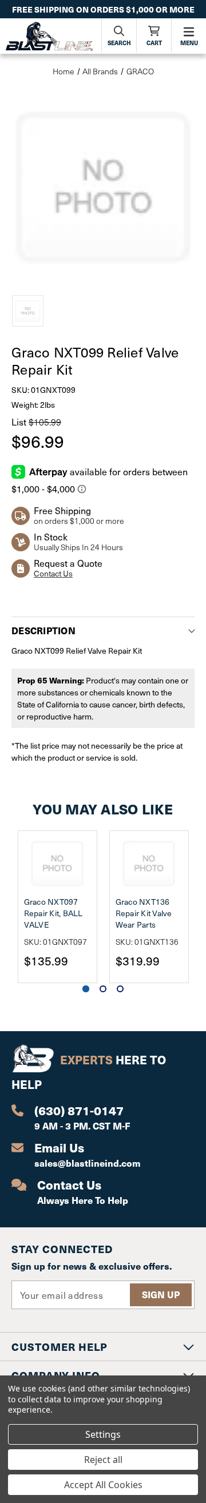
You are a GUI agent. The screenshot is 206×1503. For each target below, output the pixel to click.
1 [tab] (85, 988)
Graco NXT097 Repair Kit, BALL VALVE (53, 913)
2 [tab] (103, 988)
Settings (103, 1434)
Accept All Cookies (103, 1484)
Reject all (103, 1459)
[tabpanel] (57, 906)
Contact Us (53, 573)
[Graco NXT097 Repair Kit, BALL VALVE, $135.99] (57, 863)
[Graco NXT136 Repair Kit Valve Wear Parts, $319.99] (149, 863)
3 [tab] (120, 988)
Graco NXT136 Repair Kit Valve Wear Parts (144, 913)
